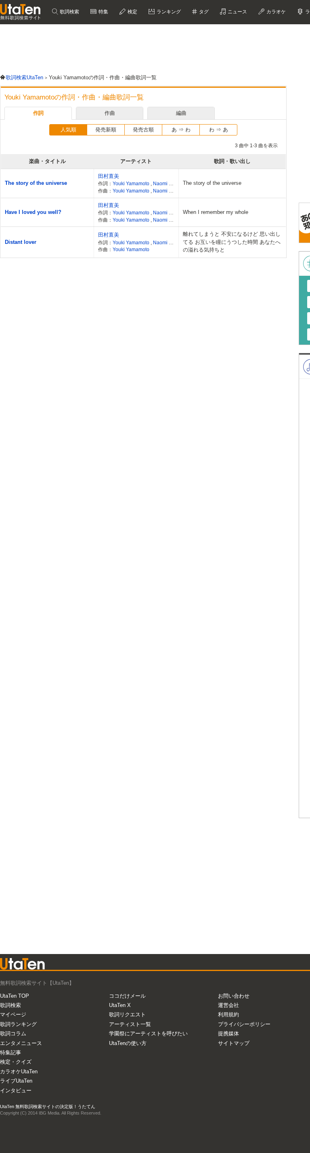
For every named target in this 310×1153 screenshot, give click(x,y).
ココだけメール (127, 996)
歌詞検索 (69, 12)
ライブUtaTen (16, 1081)
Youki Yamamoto (132, 183)
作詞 (38, 113)
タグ (203, 12)
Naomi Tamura (169, 183)
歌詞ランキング (18, 1024)
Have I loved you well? (33, 212)
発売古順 (143, 130)
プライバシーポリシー (244, 1024)
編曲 (181, 113)
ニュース (236, 12)
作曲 (110, 113)
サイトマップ (233, 1043)
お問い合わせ (233, 996)
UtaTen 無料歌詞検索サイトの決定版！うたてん (47, 1106)
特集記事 (10, 1052)
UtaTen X (120, 1005)
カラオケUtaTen (19, 1071)
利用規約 (228, 1014)
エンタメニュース (21, 1043)
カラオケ (275, 12)
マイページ (13, 1014)
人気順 (68, 130)
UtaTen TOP (14, 996)
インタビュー (15, 1090)
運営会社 (228, 1005)
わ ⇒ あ (218, 130)
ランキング (168, 12)
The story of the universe (36, 183)
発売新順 (105, 130)
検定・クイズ (15, 1062)
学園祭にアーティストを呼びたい (148, 1033)
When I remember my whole (215, 212)
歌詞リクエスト (127, 1014)
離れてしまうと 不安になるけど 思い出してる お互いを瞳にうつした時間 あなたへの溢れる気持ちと (232, 242)
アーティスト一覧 (130, 1024)
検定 (131, 12)
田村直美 (108, 176)
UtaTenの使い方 (128, 1043)
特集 (102, 12)
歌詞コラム (13, 1033)
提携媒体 (228, 1033)
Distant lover (20, 242)
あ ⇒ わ (181, 130)
